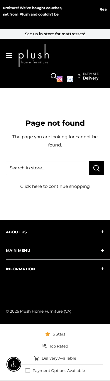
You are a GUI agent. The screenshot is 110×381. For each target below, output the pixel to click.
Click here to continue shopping (55, 186)
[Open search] (54, 76)
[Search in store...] (96, 168)
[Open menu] (9, 55)
